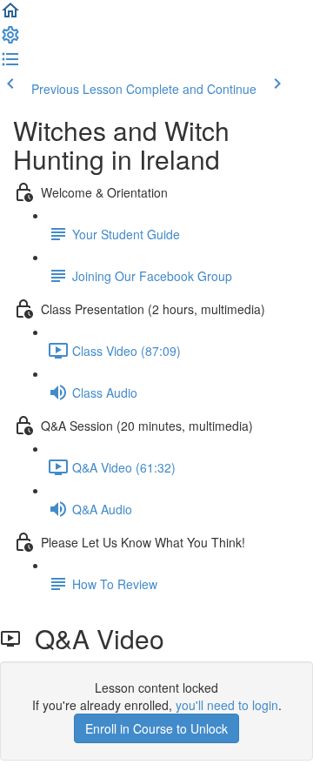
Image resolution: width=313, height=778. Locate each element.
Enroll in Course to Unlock (156, 728)
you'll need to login (227, 705)
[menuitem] (10, 40)
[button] (10, 15)
